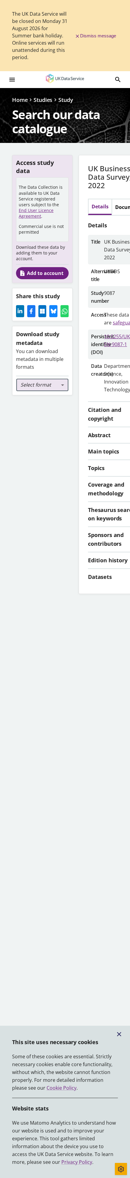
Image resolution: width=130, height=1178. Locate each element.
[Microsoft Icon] (42, 311)
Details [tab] (100, 206)
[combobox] (42, 385)
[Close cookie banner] (119, 1034)
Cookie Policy (61, 1088)
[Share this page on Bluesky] (53, 311)
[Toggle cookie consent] (121, 1169)
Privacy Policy (76, 1162)
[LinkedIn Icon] (20, 311)
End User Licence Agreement (36, 213)
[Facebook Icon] (31, 311)
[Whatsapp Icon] (64, 311)
